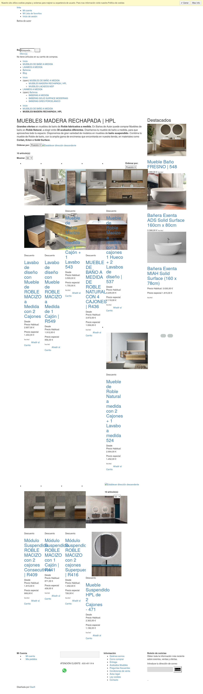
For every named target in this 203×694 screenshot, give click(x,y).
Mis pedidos (31, 659)
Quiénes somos (117, 656)
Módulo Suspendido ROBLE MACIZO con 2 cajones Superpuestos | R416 (79, 557)
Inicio (25, 105)
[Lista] (22, 148)
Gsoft (32, 686)
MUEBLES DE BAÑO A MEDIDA (38, 64)
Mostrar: (21, 157)
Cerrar (185, 2)
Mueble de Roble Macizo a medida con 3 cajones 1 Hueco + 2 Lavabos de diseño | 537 (114, 250)
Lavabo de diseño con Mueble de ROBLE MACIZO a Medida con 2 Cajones (32, 289)
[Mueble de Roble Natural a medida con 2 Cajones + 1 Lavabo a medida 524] (127, 350)
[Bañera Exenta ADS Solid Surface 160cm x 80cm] (168, 191)
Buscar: (18, 49)
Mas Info (196, 2)
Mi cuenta (27, 10)
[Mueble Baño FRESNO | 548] (168, 139)
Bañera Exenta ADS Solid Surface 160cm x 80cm (166, 220)
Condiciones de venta (120, 670)
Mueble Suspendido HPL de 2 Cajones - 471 (98, 596)
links (19, 7)
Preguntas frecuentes (120, 667)
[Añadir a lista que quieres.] (25, 342)
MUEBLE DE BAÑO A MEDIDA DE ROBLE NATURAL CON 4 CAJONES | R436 (96, 284)
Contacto (114, 679)
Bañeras (27, 69)
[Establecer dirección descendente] (59, 145)
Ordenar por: (23, 145)
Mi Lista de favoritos (32, 13)
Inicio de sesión (30, 16)
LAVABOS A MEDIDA (32, 67)
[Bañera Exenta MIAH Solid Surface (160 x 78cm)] (168, 247)
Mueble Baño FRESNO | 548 (162, 164)
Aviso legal (115, 673)
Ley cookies (115, 676)
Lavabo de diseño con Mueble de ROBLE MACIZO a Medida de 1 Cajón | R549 (53, 291)
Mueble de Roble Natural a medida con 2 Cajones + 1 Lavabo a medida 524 (114, 410)
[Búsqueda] (37, 50)
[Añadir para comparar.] (32, 345)
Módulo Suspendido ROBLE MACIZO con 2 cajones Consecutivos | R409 (37, 557)
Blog (25, 72)
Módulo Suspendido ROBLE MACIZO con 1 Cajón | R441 (57, 555)
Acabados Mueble (118, 664)
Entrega (113, 661)
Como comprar (117, 659)
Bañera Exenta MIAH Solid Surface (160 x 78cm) (162, 275)
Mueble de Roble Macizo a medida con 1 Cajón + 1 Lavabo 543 (73, 242)
